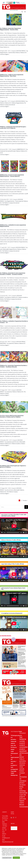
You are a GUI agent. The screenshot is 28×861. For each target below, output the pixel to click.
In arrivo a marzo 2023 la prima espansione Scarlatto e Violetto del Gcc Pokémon (11, 416)
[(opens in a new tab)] (14, 678)
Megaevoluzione (13, 249)
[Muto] (23, 532)
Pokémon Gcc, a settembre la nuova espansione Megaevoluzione (13, 225)
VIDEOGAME (3, 343)
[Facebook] (15, 817)
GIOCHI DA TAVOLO (20, 50)
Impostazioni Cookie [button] (7, 857)
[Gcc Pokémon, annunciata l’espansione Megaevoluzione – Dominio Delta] (14, 19)
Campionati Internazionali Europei (8, 151)
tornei (1, 152)
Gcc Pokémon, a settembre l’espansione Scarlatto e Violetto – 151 (14, 321)
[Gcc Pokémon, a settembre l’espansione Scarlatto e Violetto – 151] (14, 312)
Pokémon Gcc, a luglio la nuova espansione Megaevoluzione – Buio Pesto (11, 75)
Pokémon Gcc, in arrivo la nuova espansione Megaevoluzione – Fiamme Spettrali (12, 175)
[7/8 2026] (14, 637)
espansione (11, 343)
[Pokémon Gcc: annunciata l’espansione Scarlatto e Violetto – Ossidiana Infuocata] (14, 357)
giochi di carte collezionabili (18, 441)
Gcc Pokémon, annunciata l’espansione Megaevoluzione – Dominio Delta (10, 28)
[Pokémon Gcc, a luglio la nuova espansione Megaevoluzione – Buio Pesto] (14, 66)
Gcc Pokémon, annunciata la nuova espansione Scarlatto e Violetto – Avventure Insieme (12, 273)
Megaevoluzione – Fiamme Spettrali (15, 201)
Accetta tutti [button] (16, 857)
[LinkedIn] (11, 817)
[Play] (2, 532)
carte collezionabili (4, 249)
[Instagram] (13, 817)
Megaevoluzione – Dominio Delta (7, 52)
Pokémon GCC (23, 52)
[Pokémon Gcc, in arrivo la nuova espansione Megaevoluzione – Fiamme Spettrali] (14, 166)
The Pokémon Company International (10, 202)
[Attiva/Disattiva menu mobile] (25, 11)
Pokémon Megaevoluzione (18, 103)
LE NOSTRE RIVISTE (5, 635)
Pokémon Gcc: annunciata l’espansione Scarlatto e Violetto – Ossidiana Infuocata (13, 366)
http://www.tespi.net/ (7, 841)
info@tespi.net (6, 837)
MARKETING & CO (21, 149)
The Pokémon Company (12, 491)
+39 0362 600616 (4, 831)
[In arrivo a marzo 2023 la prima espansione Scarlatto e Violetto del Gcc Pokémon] (14, 407)
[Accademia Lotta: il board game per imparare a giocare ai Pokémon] (14, 457)
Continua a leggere (4, 54)
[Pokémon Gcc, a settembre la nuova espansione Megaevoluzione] (14, 216)
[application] (14, 526)
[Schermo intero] (26, 532)
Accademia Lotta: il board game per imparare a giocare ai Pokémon (13, 466)
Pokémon (18, 52)
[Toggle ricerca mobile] (22, 11)
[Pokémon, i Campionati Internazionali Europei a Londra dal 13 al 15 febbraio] (14, 118)
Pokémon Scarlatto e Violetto (18, 443)
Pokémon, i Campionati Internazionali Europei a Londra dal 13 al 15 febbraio (13, 127)
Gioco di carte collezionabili (13, 490)
